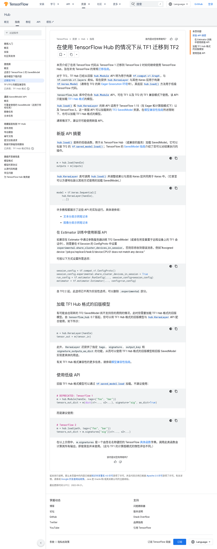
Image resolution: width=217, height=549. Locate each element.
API (68, 4)
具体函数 (145, 442)
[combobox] (147, 4)
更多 (115, 4)
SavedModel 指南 (134, 146)
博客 (52, 506)
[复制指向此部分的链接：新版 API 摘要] (84, 134)
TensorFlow (62, 39)
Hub (7, 15)
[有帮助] (171, 39)
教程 (28, 21)
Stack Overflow (141, 517)
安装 (42, 4)
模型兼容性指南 (153, 109)
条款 (52, 542)
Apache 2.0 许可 (155, 475)
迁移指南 (103, 69)
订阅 (179, 541)
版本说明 (138, 511)
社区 (99, 4)
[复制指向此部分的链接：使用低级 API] (83, 375)
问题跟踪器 (139, 506)
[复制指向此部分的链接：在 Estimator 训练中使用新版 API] (110, 233)
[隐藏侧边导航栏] (40, 542)
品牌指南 (138, 522)
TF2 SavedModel (122, 109)
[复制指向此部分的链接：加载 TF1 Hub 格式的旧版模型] (113, 305)
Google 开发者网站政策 (72, 479)
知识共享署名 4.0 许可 (102, 475)
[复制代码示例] (176, 158)
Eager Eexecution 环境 (114, 84)
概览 (6, 21)
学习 (52, 4)
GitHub (198, 4)
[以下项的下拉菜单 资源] (90, 4)
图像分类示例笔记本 (75, 222)
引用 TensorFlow (142, 527)
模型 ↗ (50, 21)
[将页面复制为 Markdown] (71, 54)
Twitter (53, 522)
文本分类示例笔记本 (75, 216)
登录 (210, 4)
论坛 (52, 511)
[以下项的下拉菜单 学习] (59, 4)
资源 (83, 4)
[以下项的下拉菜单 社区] (106, 4)
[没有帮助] (176, 39)
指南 (17, 21)
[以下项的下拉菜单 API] (74, 4)
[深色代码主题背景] (170, 158)
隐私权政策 (64, 542)
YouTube (54, 527)
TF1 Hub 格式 (76, 99)
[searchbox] (23, 33)
